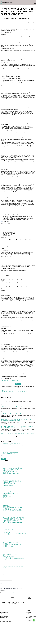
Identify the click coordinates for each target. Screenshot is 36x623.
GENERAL (4, 511)
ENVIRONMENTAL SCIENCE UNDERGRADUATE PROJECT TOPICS (12, 507)
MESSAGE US (18, 383)
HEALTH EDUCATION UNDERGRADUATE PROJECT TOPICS (11, 515)
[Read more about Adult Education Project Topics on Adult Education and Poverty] (10, 404)
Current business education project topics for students (11, 451)
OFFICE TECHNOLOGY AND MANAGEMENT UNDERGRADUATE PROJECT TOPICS (14, 533)
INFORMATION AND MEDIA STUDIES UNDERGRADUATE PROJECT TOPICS (13, 518)
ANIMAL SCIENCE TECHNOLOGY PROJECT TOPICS (10, 469)
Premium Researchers (7, 2)
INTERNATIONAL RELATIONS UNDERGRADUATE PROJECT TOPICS (12, 519)
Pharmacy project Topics (6, 534)
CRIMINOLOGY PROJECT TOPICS (7, 492)
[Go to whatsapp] (34, 620)
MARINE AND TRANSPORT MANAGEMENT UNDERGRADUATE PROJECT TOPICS (14, 524)
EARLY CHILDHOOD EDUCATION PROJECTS (9, 496)
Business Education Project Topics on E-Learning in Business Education (13, 445)
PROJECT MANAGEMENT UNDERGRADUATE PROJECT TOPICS (12, 541)
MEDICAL (4, 530)
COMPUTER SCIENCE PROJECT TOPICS (8, 491)
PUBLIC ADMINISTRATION (6, 543)
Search (2, 455)
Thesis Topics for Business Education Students (10, 453)
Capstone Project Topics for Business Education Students (11, 443)
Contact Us (29, 599)
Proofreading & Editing (3, 613)
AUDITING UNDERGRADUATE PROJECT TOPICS (10, 471)
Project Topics (30, 600)
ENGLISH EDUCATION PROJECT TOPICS (8, 503)
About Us (29, 598)
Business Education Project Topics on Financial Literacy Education (12, 444)
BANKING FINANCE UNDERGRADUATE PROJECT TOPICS (11, 473)
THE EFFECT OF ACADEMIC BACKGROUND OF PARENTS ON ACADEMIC (14, 399)
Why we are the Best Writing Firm (31, 616)
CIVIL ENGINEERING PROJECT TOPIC (8, 485)
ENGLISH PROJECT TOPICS (7, 504)
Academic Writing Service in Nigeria (5, 609)
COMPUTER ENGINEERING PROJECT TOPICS (9, 487)
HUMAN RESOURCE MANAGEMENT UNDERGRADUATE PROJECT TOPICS (13, 517)
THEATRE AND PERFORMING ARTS (8, 557)
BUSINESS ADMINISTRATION (7, 479)
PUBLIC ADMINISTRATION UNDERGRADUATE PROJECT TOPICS (12, 544)
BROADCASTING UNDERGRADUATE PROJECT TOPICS (11, 478)
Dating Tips (4, 494)
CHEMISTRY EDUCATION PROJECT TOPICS (9, 483)
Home (29, 597)
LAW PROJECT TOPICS (6, 521)
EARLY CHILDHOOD (5, 495)
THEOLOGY (4, 559)
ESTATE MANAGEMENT (6, 508)
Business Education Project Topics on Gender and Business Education (13, 450)
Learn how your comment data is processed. (18, 592)
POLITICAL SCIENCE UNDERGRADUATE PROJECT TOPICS (11, 540)
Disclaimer (29, 605)
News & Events (5, 531)
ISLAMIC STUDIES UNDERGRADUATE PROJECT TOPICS (11, 520)
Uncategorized (5, 564)
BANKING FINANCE (5, 472)
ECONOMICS (4, 497)
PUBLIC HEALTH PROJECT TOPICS (8, 546)
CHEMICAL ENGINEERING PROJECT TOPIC (9, 482)
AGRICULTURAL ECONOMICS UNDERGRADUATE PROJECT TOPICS (12, 467)
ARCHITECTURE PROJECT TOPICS (8, 470)
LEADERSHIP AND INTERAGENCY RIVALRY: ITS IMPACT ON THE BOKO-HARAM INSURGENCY (17, 433)
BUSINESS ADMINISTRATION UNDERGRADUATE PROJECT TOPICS (12, 480)
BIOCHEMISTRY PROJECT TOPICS (8, 474)
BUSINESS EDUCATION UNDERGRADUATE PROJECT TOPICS (12, 481)
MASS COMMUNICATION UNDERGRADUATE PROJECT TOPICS (12, 528)
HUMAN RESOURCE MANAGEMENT (8, 516)
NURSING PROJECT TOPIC (6, 532)
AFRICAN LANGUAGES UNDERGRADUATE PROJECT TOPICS (11, 466)
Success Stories (5, 555)
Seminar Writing (28, 613)
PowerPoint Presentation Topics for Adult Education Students (12, 413)
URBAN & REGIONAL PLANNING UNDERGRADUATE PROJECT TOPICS (13, 565)
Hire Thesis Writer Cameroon (4, 616)
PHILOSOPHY (5, 536)
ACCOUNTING (5, 462)
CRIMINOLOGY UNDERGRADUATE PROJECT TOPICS (10, 493)
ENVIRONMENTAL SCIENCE (7, 506)
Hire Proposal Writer (3, 611)
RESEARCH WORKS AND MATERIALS (8, 552)
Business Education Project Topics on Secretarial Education (11, 446)
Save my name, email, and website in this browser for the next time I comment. (12, 588)
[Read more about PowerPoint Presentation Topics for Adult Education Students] (10, 411)
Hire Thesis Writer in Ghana (4, 612)
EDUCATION (4, 499)
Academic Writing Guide (29, 612)
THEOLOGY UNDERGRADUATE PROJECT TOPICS (10, 560)
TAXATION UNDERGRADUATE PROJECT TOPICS (10, 556)
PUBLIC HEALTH (5, 545)
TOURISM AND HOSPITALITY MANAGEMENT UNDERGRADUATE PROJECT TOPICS (15, 561)
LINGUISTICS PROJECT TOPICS (7, 523)
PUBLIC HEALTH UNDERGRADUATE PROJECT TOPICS (10, 547)
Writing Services (2, 618)
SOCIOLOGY (4, 553)
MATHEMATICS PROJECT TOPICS (8, 529)
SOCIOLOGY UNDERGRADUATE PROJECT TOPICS (10, 554)
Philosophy (4, 535)
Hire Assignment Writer (3, 617)
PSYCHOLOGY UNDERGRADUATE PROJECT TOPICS (10, 542)
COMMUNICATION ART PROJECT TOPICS (9, 486)
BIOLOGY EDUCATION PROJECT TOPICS (9, 475)
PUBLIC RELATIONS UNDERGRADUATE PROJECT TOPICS (11, 548)
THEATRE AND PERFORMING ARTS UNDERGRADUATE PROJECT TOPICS (13, 558)
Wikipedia (4, 567)
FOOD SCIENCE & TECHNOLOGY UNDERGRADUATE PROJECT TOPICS (13, 510)
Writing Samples (28, 617)
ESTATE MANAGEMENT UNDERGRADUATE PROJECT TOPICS (12, 509)
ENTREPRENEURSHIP (6, 505)
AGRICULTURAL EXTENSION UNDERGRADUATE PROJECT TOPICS (12, 468)
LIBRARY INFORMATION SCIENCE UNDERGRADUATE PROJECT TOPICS (13, 522)
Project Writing (2, 620)
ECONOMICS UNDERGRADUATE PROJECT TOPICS (10, 498)
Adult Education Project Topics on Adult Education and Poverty (12, 406)
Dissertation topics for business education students (10, 452)
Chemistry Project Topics (6, 484)
